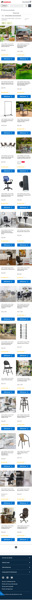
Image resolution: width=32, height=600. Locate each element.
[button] (20, 5)
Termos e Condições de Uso (8, 581)
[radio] (1, 54)
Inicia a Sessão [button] (25, 1)
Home (3, 15)
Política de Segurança (7, 589)
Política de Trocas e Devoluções (9, 584)
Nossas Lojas (16, 13)
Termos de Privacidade (7, 586)
